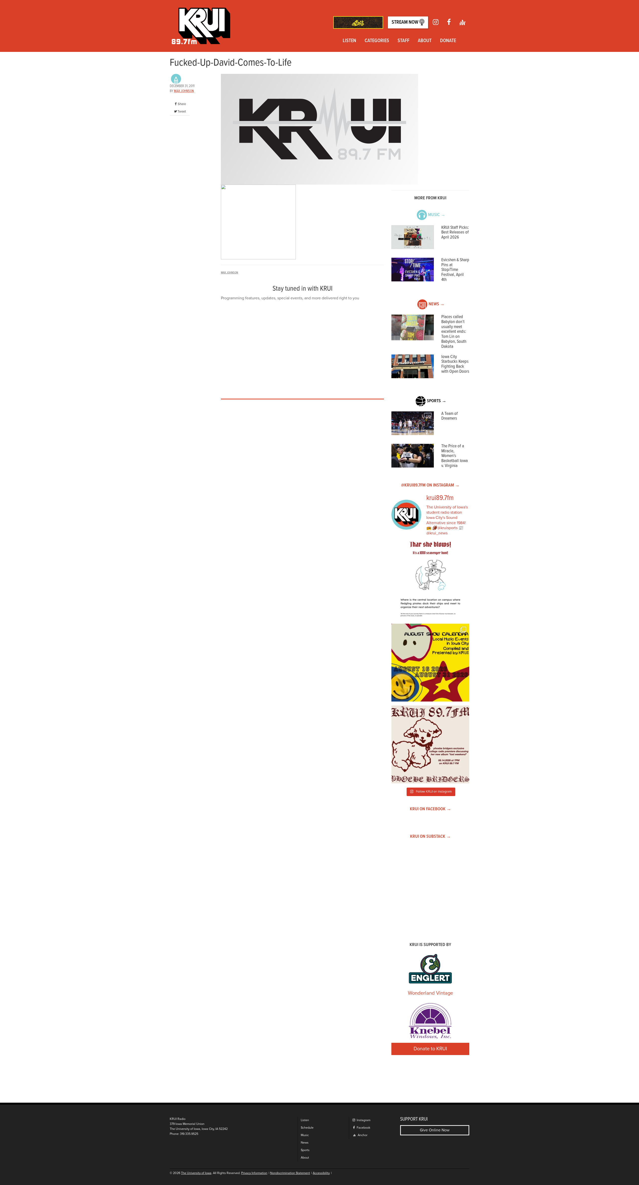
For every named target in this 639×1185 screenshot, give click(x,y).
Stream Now (405, 22)
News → (437, 304)
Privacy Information (254, 1173)
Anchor (362, 1135)
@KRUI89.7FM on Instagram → (430, 485)
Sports (305, 1150)
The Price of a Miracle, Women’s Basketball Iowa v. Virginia (454, 456)
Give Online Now (435, 1130)
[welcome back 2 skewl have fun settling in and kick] (430, 663)
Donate (448, 41)
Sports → (436, 401)
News (305, 1143)
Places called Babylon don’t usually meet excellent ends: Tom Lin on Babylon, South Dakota (453, 332)
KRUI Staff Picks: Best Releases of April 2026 (455, 232)
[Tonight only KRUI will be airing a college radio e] (430, 744)
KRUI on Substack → (430, 836)
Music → (436, 215)
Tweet (181, 112)
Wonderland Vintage (430, 993)
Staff (403, 41)
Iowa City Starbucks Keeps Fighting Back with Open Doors (455, 364)
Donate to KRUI (430, 1049)
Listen (349, 41)
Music (305, 1135)
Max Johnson (184, 91)
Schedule (307, 1128)
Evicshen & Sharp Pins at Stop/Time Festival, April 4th (455, 270)
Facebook (363, 1128)
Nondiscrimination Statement (290, 1173)
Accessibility (321, 1173)
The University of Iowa (196, 1173)
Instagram (363, 1120)
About (425, 41)
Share (182, 104)
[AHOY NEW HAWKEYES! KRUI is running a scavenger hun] (430, 581)
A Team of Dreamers (449, 416)
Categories (377, 41)
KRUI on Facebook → (430, 809)
